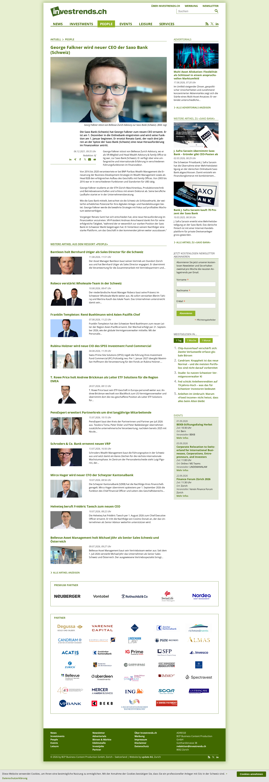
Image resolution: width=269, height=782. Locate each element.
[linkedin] (69, 160)
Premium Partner (66, 585)
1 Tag (178, 340)
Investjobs (98, 746)
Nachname (183, 290)
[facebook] (78, 160)
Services (166, 24)
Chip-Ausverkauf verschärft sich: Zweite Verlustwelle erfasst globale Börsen (197, 351)
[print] (93, 160)
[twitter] (83, 160)
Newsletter (211, 6)
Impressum (140, 739)
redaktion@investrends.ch (191, 746)
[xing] (73, 160)
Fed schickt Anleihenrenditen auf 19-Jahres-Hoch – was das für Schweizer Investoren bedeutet (197, 385)
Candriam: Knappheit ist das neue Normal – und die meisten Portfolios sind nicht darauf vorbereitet (198, 364)
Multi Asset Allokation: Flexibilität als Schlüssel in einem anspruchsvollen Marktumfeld (195, 75)
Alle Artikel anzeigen (66, 572)
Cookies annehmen (251, 774)
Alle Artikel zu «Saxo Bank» (193, 242)
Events (126, 24)
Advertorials (182, 39)
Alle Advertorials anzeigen (193, 107)
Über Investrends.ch (165, 6)
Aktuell (55, 39)
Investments (81, 24)
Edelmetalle (99, 742)
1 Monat (206, 340)
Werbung (191, 6)
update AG (147, 756)
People (106, 24)
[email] (88, 160)
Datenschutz (141, 746)
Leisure (145, 24)
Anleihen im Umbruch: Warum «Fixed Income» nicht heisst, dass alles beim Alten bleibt (198, 397)
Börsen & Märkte (101, 739)
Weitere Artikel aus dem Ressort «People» (79, 244)
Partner (59, 617)
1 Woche (191, 340)
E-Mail (181, 301)
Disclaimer (140, 742)
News (58, 24)
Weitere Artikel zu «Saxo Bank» (194, 118)
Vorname (183, 279)
